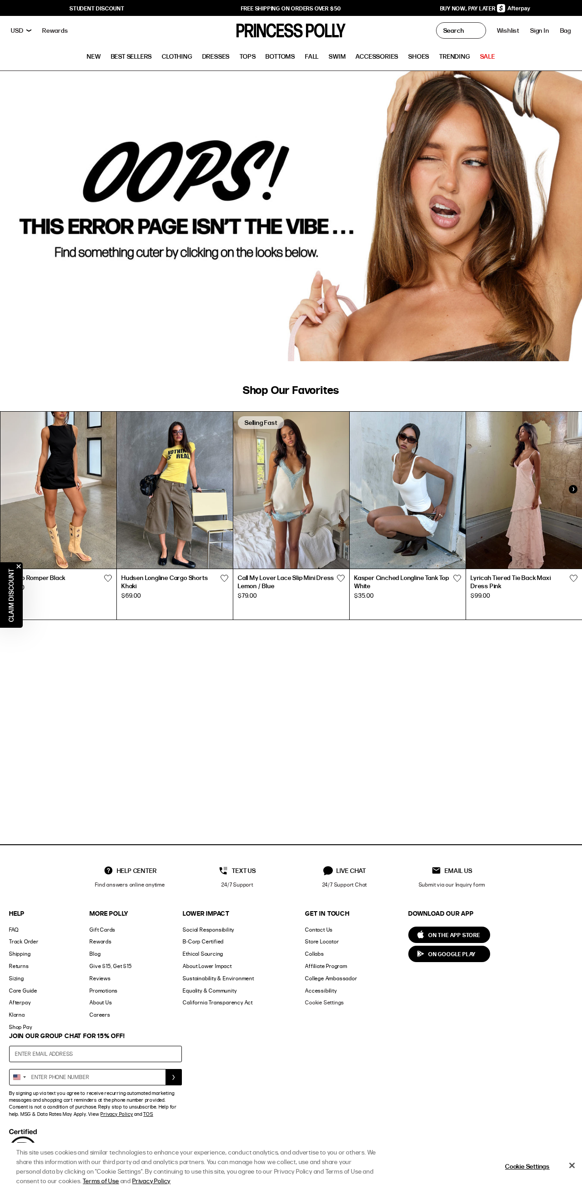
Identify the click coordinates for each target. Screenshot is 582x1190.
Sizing (16, 978)
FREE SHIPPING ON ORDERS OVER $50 (291, 8)
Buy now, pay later (468, 8)
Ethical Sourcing (203, 953)
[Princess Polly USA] (291, 30)
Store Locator (322, 941)
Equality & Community (209, 990)
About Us (101, 1002)
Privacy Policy (116, 1114)
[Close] (572, 1165)
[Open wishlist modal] (107, 578)
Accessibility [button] (320, 990)
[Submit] (174, 1077)
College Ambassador (331, 978)
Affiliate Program (326, 966)
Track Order (24, 941)
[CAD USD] (21, 30)
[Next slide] (572, 489)
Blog (95, 953)
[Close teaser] (19, 566)
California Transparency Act (218, 1002)
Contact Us (319, 929)
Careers (100, 1014)
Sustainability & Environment (218, 978)
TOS (148, 1114)
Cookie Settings (324, 1002)
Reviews (100, 978)
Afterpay (19, 1002)
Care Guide (23, 990)
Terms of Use (101, 1181)
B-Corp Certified (203, 941)
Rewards (101, 941)
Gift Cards (102, 929)
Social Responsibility (208, 929)
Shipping (19, 953)
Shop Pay (20, 1027)
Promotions (104, 990)
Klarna (17, 1014)
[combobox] (19, 1077)
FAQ (13, 929)
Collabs (314, 953)
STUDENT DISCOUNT (97, 8)
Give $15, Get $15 (111, 966)
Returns (19, 966)
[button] (565, 30)
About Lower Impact (207, 966)
